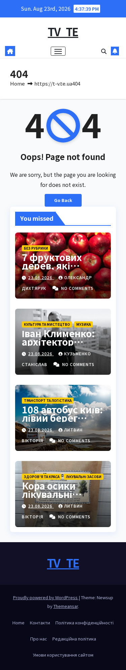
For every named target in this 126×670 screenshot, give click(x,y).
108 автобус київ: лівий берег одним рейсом (62, 418)
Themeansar (65, 606)
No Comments (77, 288)
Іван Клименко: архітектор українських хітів (63, 341)
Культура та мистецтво (47, 324)
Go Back (63, 200)
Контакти (40, 622)
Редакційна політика (74, 638)
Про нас (38, 638)
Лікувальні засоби (83, 476)
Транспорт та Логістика (48, 400)
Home (17, 83)
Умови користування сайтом (63, 655)
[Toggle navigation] (58, 51)
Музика (83, 324)
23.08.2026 (41, 277)
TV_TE (63, 31)
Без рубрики (36, 248)
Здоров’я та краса (41, 476)
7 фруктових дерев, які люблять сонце (58, 265)
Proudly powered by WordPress (46, 597)
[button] (104, 51)
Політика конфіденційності (84, 622)
